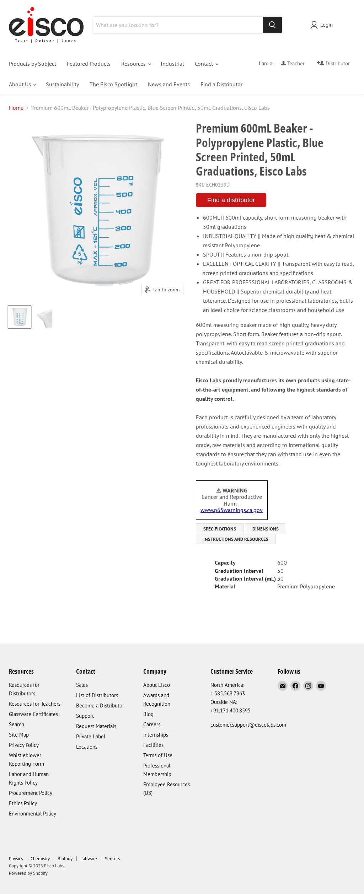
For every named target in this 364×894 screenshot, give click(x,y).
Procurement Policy (30, 793)
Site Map (19, 734)
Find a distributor (231, 200)
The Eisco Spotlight (113, 84)
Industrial (172, 63)
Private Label (90, 736)
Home (16, 107)
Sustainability (62, 84)
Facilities (153, 745)
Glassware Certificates (33, 714)
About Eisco (156, 685)
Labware (88, 859)
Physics (16, 859)
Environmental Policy (32, 813)
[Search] (272, 25)
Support (85, 715)
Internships (155, 734)
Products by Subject (32, 63)
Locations (86, 746)
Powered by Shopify (28, 873)
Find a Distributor (221, 84)
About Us (20, 84)
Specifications (219, 529)
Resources (134, 63)
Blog (148, 714)
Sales (82, 685)
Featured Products (89, 63)
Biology (65, 859)
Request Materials (96, 726)
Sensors (112, 859)
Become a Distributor (100, 705)
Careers (151, 724)
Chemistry (40, 859)
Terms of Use (157, 755)
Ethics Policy (23, 803)
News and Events (169, 84)
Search (16, 724)
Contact (204, 63)
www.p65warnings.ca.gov (231, 509)
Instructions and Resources (235, 539)
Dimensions (265, 529)
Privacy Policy (24, 745)
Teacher (295, 63)
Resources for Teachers (34, 703)
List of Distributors (97, 695)
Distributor (337, 63)
